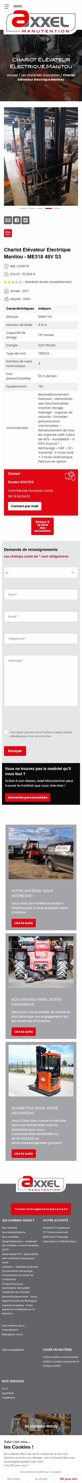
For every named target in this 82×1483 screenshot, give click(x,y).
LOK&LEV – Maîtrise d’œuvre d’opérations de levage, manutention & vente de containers (20, 1273)
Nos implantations (13, 1232)
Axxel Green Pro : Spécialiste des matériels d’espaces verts (20, 1258)
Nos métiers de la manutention (13, 1328)
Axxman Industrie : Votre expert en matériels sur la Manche (18, 1309)
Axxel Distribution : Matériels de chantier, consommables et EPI (20, 1246)
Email (8, 220)
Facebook (17, 220)
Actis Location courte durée (60, 1357)
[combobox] (41, 572)
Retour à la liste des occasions (42, 526)
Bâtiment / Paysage (55, 1237)
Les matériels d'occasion (40, 75)
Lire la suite (24, 923)
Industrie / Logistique (56, 1228)
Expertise (8, 1393)
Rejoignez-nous (12, 1334)
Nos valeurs (9, 1228)
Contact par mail (24, 506)
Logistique (8, 1397)
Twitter (25, 220)
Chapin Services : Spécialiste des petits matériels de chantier (16, 1288)
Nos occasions (12, 1350)
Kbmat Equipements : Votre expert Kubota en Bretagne (19, 1299)
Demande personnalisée (27, 797)
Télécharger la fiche (8, 233)
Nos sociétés (10, 1237)
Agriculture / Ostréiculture (59, 1241)
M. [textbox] (7, 573)
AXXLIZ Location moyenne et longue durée (61, 1364)
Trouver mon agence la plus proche (41, 1209)
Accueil (12, 75)
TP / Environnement (55, 1232)
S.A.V (5, 1388)
